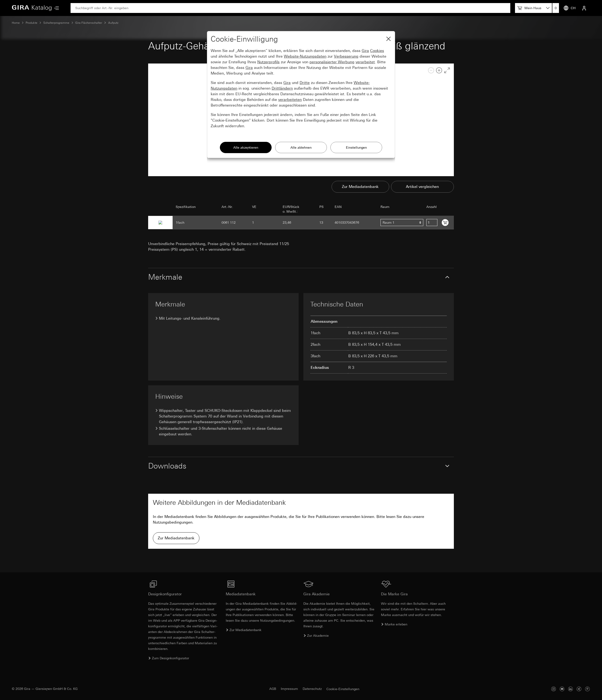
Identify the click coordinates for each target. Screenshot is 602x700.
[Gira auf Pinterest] (587, 689)
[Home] (32, 8)
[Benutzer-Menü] (584, 8)
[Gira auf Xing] (579, 689)
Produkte (31, 22)
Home (16, 22)
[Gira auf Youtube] (562, 689)
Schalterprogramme (56, 22)
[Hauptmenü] (55, 8)
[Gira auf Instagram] (553, 689)
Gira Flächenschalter (88, 22)
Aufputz (113, 22)
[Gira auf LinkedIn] (570, 689)
